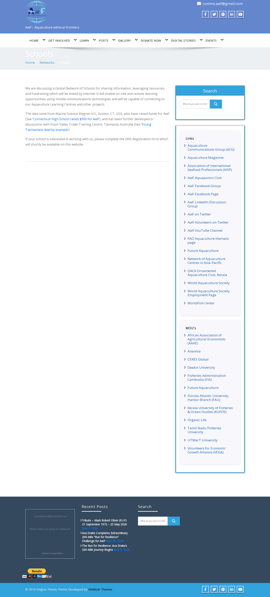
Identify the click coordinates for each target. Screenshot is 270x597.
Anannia (194, 351)
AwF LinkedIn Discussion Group (207, 204)
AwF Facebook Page (203, 194)
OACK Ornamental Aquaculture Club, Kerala (207, 273)
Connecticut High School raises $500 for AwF (66, 119)
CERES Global (198, 359)
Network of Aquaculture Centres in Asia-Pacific (206, 261)
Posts (103, 40)
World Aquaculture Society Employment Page (209, 293)
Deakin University (201, 367)
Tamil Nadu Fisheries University (204, 430)
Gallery (124, 40)
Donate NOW (151, 40)
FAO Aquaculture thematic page (208, 241)
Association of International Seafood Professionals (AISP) (210, 168)
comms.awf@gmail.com (223, 3)
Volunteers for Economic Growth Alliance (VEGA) (207, 450)
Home (34, 40)
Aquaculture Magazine (206, 158)
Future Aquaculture (203, 251)
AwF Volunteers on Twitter (208, 222)
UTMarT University (203, 440)
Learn (84, 40)
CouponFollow (56, 553)
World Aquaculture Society (209, 283)
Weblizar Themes (100, 589)
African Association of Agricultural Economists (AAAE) (206, 339)
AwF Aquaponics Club (205, 178)
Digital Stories (183, 40)
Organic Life (197, 420)
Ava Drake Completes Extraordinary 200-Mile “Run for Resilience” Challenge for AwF (105, 537)
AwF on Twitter (199, 214)
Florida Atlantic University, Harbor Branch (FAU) (208, 398)
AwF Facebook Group (204, 186)
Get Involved (59, 40)
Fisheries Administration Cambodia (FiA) (207, 378)
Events (211, 40)
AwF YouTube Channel (205, 230)
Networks (47, 62)
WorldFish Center (201, 303)
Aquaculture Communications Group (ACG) (211, 147)
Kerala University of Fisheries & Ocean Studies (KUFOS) (210, 410)
